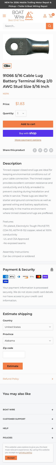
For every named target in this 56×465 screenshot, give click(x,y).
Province (8, 334)
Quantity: (8, 113)
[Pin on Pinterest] (40, 150)
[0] (51, 16)
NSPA (6, 93)
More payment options (28, 140)
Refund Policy (11, 378)
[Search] (49, 26)
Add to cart (28, 124)
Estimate (12, 366)
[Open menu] (4, 16)
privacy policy (25, 452)
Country (7, 320)
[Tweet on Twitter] (46, 150)
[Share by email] (51, 150)
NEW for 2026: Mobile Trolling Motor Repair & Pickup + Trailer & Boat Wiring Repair (28, 4)
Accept (11, 458)
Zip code (8, 348)
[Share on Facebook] (35, 150)
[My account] (45, 15)
